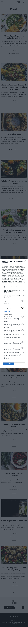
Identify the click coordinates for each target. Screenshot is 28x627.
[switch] (22, 290)
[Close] (25, 261)
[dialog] (14, 313)
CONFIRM (8, 363)
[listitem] (14, 287)
